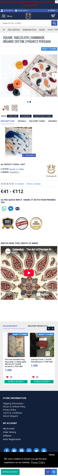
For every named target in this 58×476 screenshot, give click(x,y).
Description (7, 121)
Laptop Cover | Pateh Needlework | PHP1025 (42, 360)
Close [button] (52, 455)
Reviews (52, 121)
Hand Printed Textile (42, 116)
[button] (3, 75)
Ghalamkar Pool (29, 29)
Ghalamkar (25, 116)
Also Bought (10, 326)
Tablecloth (12, 116)
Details (22, 121)
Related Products (38, 326)
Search (42, 29)
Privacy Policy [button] (38, 462)
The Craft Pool (14, 29)
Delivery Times (37, 121)
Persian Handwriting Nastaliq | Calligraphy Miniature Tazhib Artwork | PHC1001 (15, 363)
